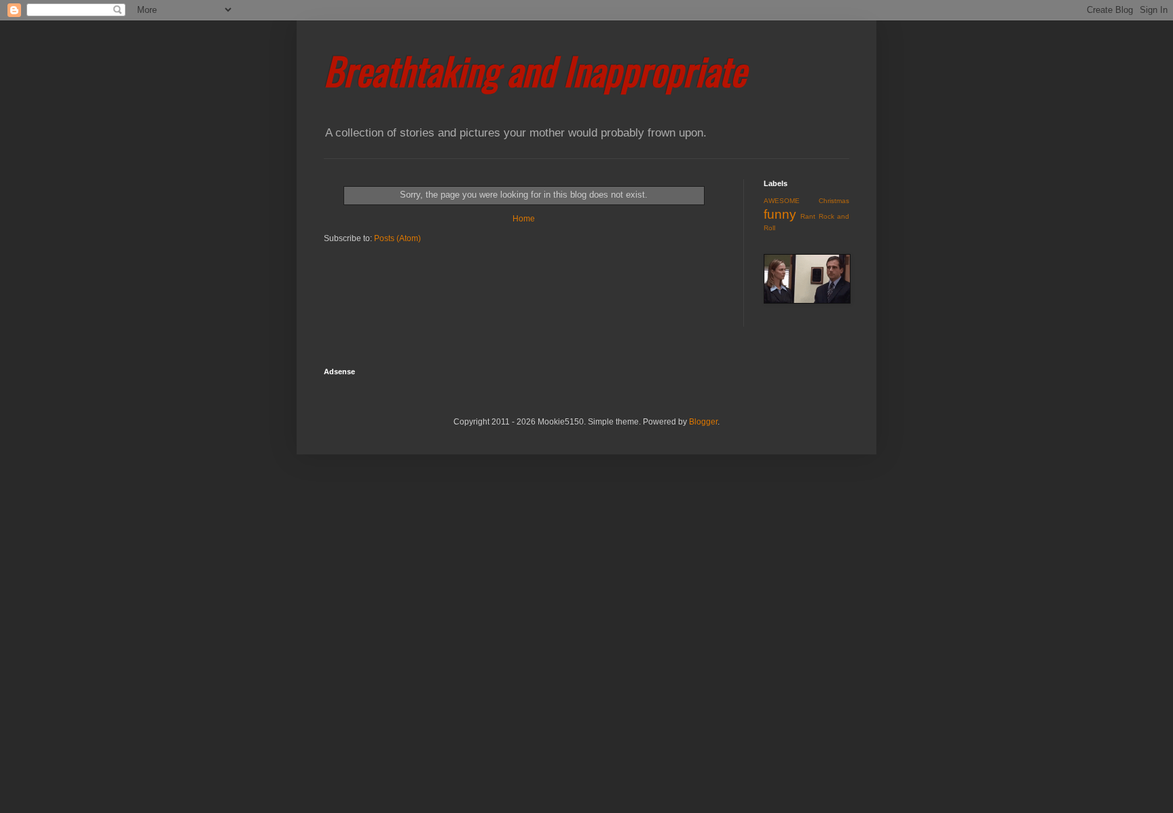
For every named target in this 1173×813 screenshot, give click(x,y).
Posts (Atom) (397, 238)
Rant (807, 216)
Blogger (703, 422)
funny (780, 214)
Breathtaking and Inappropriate (535, 70)
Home (524, 218)
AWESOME (782, 200)
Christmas (834, 200)
